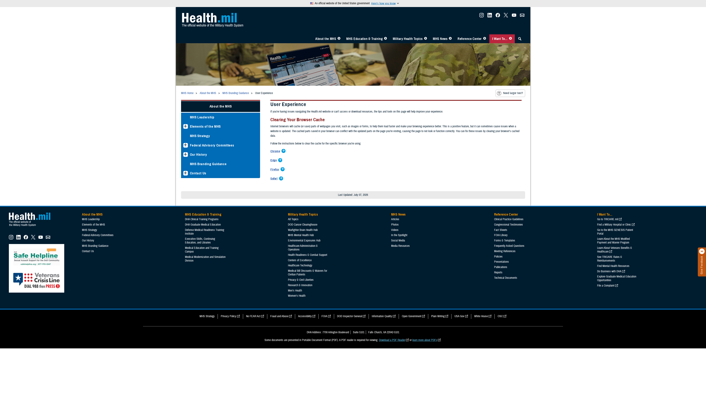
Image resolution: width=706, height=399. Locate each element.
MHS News (440, 39)
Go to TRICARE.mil (607, 219)
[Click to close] (702, 251)
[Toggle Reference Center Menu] (484, 39)
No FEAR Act (253, 316)
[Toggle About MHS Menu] (339, 39)
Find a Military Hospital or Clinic (614, 224)
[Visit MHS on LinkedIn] (489, 16)
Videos (394, 230)
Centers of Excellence (300, 260)
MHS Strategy (200, 136)
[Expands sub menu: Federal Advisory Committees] (185, 145)
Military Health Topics (408, 39)
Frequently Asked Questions (509, 246)
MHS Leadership (202, 117)
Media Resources (400, 246)
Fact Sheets (500, 230)
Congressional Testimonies (508, 224)
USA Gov (459, 316)
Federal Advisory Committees (212, 145)
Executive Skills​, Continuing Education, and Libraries (200, 240)
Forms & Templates (504, 240)
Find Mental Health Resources (613, 266)
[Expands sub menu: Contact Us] (185, 173)
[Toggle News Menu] (450, 39)
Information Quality (382, 316)
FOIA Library (501, 235)
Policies (498, 256)
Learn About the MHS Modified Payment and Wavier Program (613, 240)
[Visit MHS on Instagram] (481, 16)
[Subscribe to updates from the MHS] (522, 16)
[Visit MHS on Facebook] (498, 16)
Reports (498, 272)
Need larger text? (513, 93)
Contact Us (198, 173)
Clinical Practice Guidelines (508, 219)
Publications (500, 267)
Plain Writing (438, 316)
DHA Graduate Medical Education (203, 224)
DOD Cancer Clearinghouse (302, 224)
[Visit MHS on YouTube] (514, 16)
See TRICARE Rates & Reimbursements (609, 258)
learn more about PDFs (424, 340)
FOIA (324, 316)
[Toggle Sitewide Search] (519, 38)
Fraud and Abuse (279, 316)
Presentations (501, 262)
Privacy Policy (228, 316)
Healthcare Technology (300, 265)
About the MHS (325, 39)
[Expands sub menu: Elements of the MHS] (185, 126)
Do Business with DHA (609, 271)
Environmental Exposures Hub (304, 240)
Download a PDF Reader (392, 340)
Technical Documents (505, 278)
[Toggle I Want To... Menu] (510, 39)
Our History (198, 154)
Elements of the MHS (205, 126)
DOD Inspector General (349, 316)
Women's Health (296, 296)
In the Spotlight (399, 235)
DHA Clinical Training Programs (202, 219)
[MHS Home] (32, 226)
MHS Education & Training (364, 39)
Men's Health (295, 290)
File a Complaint (605, 285)
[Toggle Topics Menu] (425, 39)
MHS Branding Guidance (208, 164)
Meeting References (505, 251)
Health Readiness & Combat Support (307, 255)
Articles (395, 219)
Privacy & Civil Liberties (301, 280)
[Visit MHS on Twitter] (506, 16)
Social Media (398, 240)
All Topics (293, 219)
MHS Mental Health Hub (301, 235)
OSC (500, 316)
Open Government (411, 316)
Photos (395, 224)
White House (481, 316)
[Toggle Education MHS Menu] (385, 39)
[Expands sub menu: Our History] (185, 154)
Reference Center (470, 39)
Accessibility (305, 316)
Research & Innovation (300, 285)
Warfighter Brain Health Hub (303, 230)
